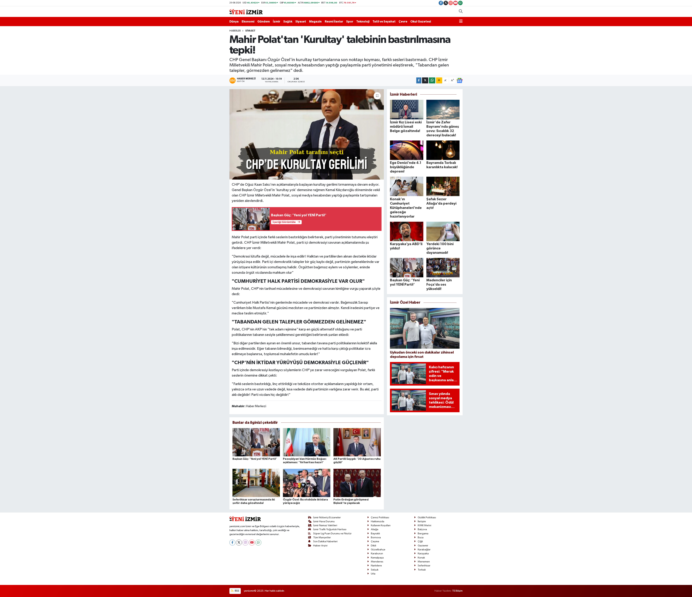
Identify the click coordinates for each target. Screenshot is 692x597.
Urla (373, 573)
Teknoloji (362, 21)
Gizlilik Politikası (427, 517)
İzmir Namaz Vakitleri (325, 525)
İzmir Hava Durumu (324, 521)
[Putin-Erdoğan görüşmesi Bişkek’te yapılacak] (357, 482)
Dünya (234, 21)
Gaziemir (423, 545)
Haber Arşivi (320, 545)
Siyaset (300, 21)
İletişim (422, 521)
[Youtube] (252, 542)
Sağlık (287, 21)
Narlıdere (376, 565)
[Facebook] (232, 542)
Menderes (377, 561)
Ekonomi (248, 21)
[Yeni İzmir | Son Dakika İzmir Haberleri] (246, 11)
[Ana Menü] (461, 21)
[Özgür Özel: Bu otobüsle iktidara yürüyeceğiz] (306, 482)
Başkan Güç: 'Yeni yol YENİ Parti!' (254, 458)
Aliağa (374, 529)
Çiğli (420, 541)
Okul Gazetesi (420, 21)
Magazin (315, 21)
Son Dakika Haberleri (325, 541)
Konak (421, 557)
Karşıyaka (423, 553)
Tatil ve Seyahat (384, 21)
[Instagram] (245, 542)
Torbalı (422, 569)
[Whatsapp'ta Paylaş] (432, 80)
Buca (420, 537)
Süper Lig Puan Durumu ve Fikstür (332, 533)
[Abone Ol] (459, 80)
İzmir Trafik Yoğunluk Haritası (329, 529)
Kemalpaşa (377, 557)
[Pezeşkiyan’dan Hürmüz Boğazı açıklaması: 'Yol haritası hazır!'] (306, 442)
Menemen (424, 561)
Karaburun (377, 553)
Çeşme (375, 541)
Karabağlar (424, 549)
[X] (239, 542)
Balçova (422, 529)
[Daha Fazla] (439, 80)
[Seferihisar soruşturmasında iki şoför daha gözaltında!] (256, 482)
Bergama (423, 533)
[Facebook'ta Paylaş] (418, 80)
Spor (349, 21)
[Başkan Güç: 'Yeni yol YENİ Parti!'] (256, 442)
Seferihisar (424, 565)
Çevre (403, 21)
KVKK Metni (424, 525)
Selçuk (374, 569)
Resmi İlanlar (334, 21)
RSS (236, 590)
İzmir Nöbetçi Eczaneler (327, 517)
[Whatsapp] (258, 542)
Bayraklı (375, 533)
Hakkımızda (377, 521)
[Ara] (461, 11)
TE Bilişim (457, 590)
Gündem (263, 21)
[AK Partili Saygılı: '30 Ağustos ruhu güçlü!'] (357, 442)
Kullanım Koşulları (381, 525)
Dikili (373, 545)
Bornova (376, 537)
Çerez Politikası (380, 517)
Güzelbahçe (378, 549)
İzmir (276, 21)
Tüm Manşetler (322, 537)
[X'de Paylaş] (425, 80)
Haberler (235, 31)
